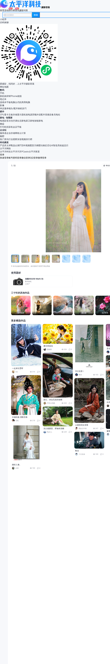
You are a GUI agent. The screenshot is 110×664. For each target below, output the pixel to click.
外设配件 (40, 114)
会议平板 (17, 126)
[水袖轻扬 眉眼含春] (26, 395)
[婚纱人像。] (26, 443)
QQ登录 (34, 157)
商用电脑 (25, 102)
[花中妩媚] (21, 305)
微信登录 (25, 157)
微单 (6, 108)
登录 (2, 154)
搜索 (36, 14)
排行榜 (12, 10)
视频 (27, 145)
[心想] (63, 305)
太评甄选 (10, 145)
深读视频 (21, 139)
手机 (2, 93)
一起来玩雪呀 (17, 368)
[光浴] (42, 305)
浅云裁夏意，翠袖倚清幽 (53, 428)
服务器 (3, 133)
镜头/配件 (13, 108)
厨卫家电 (30, 120)
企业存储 (10, 133)
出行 (2, 136)
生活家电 (21, 120)
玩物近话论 (46, 145)
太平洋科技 (5, 151)
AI (52, 145)
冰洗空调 (13, 120)
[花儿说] (84, 305)
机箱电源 (28, 114)
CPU (2, 114)
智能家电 (38, 120)
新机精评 (4, 96)
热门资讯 (4, 139)
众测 (17, 145)
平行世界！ (80, 371)
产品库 (3, 145)
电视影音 (4, 120)
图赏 (32, 145)
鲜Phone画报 (15, 96)
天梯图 (37, 145)
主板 (11, 114)
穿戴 (34, 114)
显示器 (20, 114)
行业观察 (13, 139)
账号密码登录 (15, 157)
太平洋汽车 (16, 151)
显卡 (6, 114)
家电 (2, 117)
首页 (2, 10)
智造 (55, 145)
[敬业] (89, 440)
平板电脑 (10, 102)
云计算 (22, 133)
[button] (23, 210)
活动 (6, 10)
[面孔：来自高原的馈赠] (58, 375)
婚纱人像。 (16, 464)
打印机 (3, 126)
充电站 (57, 114)
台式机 (18, 102)
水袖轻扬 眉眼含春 (20, 417)
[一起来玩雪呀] (26, 345)
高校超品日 (63, 145)
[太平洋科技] (20, 7)
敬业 (77, 450)
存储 (15, 114)
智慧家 (9, 117)
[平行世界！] (89, 346)
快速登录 (4, 157)
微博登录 (42, 157)
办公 (2, 123)
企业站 (3, 129)
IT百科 (22, 145)
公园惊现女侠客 (81, 425)
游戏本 (3, 102)
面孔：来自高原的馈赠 (52, 399)
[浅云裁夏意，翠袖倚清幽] (58, 416)
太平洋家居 (34, 151)
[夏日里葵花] (58, 334)
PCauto (25, 151)
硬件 (2, 111)
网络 (17, 133)
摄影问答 (23, 10)
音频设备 (49, 114)
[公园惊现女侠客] (89, 400)
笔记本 (3, 99)
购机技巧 (22, 108)
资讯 (17, 10)
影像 (2, 105)
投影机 (9, 126)
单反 (2, 108)
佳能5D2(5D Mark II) (34, 279)
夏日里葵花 (48, 346)
